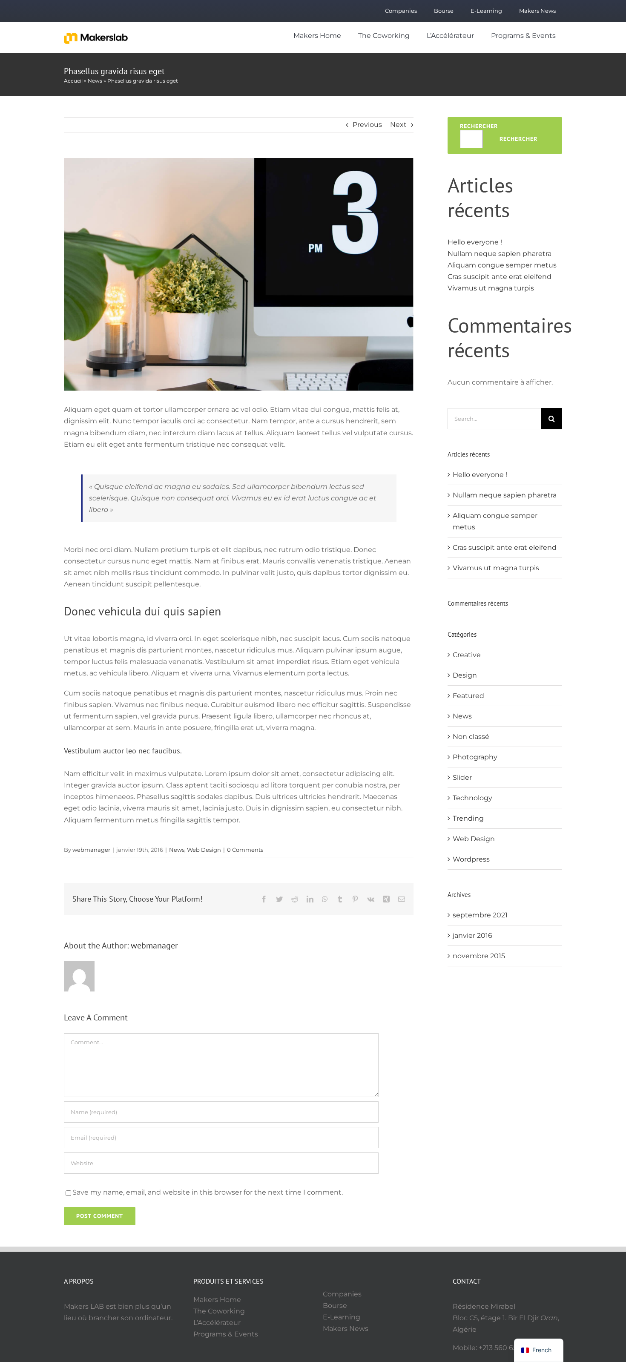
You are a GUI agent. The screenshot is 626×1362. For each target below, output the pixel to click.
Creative (467, 655)
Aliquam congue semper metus (502, 265)
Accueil (73, 81)
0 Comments (245, 849)
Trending (468, 818)
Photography (475, 757)
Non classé (471, 737)
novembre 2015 (479, 956)
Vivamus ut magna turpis (491, 288)
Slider (462, 777)
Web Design (204, 849)
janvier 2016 (472, 935)
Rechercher (479, 126)
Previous (367, 125)
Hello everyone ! (475, 242)
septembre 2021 (480, 915)
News (95, 81)
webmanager (91, 849)
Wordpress (471, 859)
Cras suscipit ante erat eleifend (499, 277)
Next (398, 125)
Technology (472, 798)
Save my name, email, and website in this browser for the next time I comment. (207, 1192)
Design (465, 675)
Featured (468, 696)
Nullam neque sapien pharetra (499, 254)
